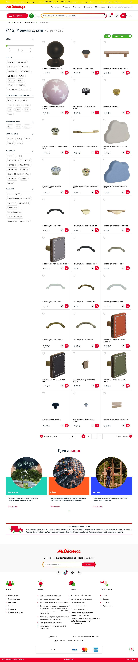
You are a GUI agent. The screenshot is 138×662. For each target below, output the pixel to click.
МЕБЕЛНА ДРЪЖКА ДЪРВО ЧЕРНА (83, 68)
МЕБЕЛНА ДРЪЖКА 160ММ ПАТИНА (52, 340)
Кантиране (12, 602)
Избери (53, 492)
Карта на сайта (69, 659)
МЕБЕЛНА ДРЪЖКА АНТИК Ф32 (51, 419)
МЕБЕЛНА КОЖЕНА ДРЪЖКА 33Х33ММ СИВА (55, 264)
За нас (105, 595)
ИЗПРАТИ (88, 564)
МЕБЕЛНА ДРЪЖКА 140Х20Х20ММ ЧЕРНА (85, 264)
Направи (96, 492)
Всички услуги (13, 595)
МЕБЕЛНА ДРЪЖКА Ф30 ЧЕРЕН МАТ (52, 68)
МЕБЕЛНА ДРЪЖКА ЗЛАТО (111, 106)
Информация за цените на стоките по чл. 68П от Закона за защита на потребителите (85, 621)
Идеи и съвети (108, 606)
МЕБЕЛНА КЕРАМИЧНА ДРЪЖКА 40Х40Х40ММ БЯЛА (52, 187)
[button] (69, 511)
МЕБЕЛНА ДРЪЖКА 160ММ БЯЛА (113, 302)
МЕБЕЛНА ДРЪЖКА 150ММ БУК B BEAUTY (116, 419)
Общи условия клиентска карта (51, 622)
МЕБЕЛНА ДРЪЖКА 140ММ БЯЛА (52, 302)
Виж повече (12, 506)
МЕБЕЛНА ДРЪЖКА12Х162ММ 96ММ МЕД (85, 146)
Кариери (106, 599)
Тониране (11, 606)
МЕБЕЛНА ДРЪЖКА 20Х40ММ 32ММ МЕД (85, 226)
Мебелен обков (29, 22)
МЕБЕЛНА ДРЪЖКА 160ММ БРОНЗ (83, 340)
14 (100, 436)
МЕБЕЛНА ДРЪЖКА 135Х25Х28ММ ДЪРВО (115, 68)
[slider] (7, 46)
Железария (17, 22)
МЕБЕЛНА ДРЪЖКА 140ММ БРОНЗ (113, 264)
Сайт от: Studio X (131, 659)
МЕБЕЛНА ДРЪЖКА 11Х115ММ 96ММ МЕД (116, 226)
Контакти (106, 602)
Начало (8, 22)
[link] (110, 15)
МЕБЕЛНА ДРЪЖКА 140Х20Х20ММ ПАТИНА (85, 302)
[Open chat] (131, 649)
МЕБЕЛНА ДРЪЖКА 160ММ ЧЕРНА (52, 226)
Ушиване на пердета (15, 613)
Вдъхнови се (13, 492)
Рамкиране (12, 609)
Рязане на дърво (14, 599)
